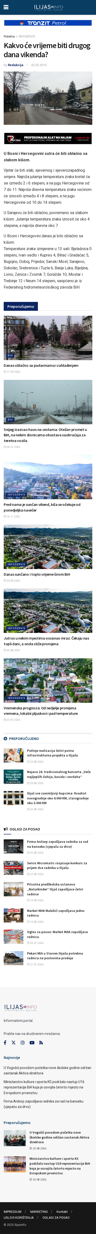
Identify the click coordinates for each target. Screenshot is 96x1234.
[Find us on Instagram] (23, 1043)
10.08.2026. (37, 900)
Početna (9, 36)
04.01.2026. (13, 447)
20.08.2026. (37, 761)
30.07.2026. (37, 943)
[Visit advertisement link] (48, 27)
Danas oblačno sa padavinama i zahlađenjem (41, 365)
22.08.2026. (37, 874)
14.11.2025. (13, 516)
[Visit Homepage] (48, 7)
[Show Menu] (6, 7)
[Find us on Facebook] (5, 1043)
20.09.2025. (13, 580)
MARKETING (39, 1212)
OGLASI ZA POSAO (56, 1217)
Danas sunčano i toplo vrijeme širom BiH (37, 574)
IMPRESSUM (12, 1212)
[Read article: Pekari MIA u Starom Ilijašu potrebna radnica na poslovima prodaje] (13, 958)
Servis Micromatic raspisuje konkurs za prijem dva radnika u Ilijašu (57, 865)
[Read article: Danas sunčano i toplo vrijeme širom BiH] (48, 547)
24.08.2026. (37, 809)
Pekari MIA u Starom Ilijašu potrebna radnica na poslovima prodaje (55, 955)
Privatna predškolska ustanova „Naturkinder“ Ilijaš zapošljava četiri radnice (55, 889)
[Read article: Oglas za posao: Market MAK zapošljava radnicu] (13, 937)
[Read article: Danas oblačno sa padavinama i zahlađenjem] (48, 338)
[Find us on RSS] (41, 1043)
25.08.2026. (37, 852)
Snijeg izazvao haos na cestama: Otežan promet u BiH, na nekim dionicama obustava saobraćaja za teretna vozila (45, 435)
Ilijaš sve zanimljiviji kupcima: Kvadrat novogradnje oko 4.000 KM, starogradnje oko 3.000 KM (58, 798)
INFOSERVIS (27, 36)
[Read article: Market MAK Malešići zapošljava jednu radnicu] (13, 915)
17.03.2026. (13, 371)
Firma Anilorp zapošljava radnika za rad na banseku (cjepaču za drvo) (57, 844)
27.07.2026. (37, 964)
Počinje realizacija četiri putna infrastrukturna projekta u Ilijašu (52, 753)
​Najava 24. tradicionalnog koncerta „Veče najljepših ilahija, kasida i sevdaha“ (59, 774)
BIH (10, 355)
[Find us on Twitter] (13, 1043)
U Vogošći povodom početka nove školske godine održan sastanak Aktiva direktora (59, 1137)
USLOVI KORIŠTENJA (19, 1217)
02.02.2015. (39, 65)
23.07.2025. (13, 719)
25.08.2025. (13, 650)
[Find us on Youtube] (32, 1043)
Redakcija (15, 65)
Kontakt (62, 1212)
